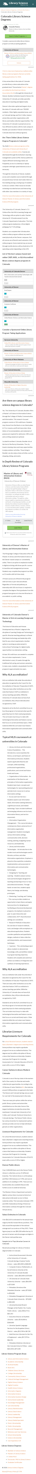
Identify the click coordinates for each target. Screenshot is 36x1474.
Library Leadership (14, 1414)
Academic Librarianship (15, 1362)
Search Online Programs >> (18, 36)
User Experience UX (14, 1441)
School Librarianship (14, 1435)
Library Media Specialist (16, 1420)
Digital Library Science (15, 1382)
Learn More (18, 528)
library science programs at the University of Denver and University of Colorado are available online (15, 149)
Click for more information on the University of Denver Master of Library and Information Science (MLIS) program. (17, 199)
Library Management (15, 1417)
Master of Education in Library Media (14, 373)
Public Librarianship (14, 1426)
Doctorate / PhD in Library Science (19, 1459)
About (4, 1471)
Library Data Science (14, 1411)
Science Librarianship (15, 1438)
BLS (23, 1087)
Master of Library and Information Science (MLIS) (18, 53)
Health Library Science (15, 1388)
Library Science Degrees (8, 10)
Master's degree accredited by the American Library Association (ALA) (17, 90)
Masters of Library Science (16, 1453)
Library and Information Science (18, 1359)
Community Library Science (17, 1376)
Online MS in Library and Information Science (16, 343)
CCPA (20, 1471)
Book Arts (11, 1367)
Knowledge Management (16, 1403)
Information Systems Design (17, 1397)
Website (19, 63)
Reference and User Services (17, 1432)
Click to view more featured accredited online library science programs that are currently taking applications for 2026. (17, 74)
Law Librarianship (13, 1405)
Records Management (15, 1429)
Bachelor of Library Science (17, 1451)
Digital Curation (13, 1385)
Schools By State (23, 10)
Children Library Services (16, 1370)
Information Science (14, 1394)
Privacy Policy (12, 1471)
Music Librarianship (14, 1423)
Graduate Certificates (15, 1462)
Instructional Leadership (16, 1400)
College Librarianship (15, 1373)
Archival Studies (13, 1364)
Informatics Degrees (14, 1391)
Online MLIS (12, 1456)
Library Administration (15, 1408)
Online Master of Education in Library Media (16, 362)
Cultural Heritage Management (18, 1379)
